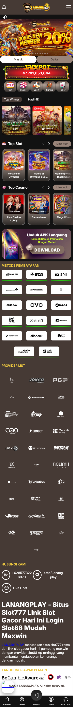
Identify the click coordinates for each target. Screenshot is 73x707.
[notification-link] (4, 7)
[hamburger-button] (68, 7)
